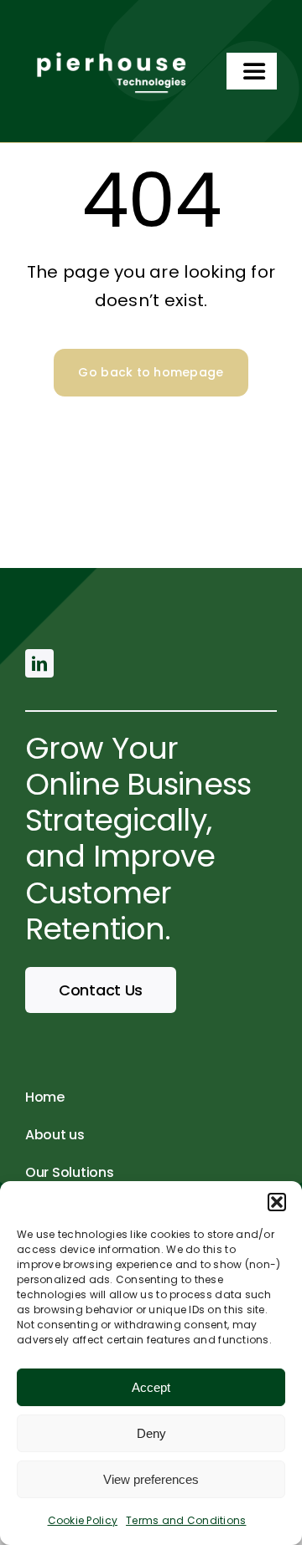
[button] (276, 1202)
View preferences (151, 1479)
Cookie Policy (83, 1520)
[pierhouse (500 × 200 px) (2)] (109, 44)
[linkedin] (39, 663)
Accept (151, 1387)
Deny (151, 1433)
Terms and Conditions (186, 1520)
